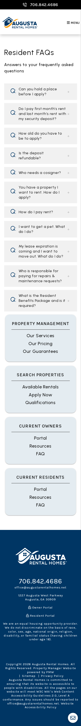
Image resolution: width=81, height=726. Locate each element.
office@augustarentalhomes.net (40, 587)
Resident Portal (42, 616)
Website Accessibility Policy (49, 705)
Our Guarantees (40, 351)
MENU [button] (75, 23)
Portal (40, 438)
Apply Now (40, 395)
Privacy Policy (52, 676)
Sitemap (29, 676)
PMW (50, 672)
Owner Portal (42, 607)
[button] (40, 91)
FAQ (40, 454)
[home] (19, 23)
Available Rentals (40, 387)
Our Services (41, 335)
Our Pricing (40, 343)
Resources (40, 446)
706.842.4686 (44, 4)
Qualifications (40, 402)
